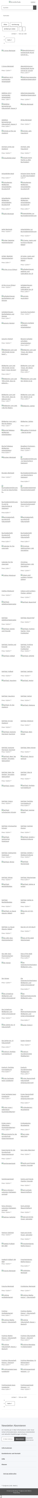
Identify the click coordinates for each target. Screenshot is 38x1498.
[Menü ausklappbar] (4, 2)
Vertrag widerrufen (9, 1474)
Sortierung (15, 24)
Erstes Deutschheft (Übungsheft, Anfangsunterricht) (27, 1096)
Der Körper (5, 978)
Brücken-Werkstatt (8, 473)
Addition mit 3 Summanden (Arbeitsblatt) (6, 95)
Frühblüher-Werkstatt (28, 1286)
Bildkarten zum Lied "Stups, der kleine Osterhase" (27, 368)
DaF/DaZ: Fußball (7, 671)
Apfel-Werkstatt (7, 229)
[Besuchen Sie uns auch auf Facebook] (3, 1477)
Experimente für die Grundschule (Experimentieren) (8, 1152)
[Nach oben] (1, 1496)
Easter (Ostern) (26, 1041)
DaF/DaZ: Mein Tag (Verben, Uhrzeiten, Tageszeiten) (8, 774)
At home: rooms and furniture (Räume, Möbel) (27, 258)
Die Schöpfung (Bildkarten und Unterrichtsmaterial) (8, 1011)
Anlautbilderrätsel (8, 174)
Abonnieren (20, 1439)
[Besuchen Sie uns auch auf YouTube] (3, 1479)
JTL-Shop (22, 1493)
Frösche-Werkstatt (8, 1286)
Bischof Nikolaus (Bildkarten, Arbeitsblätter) (7, 448)
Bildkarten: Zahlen (27, 421)
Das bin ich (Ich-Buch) (28, 927)
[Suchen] (34, 7)
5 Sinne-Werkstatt (8, 66)
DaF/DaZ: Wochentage (28, 877)
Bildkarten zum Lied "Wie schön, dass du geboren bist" (8, 397)
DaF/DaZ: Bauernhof (27, 618)
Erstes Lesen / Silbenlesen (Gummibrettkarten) (8, 1125)
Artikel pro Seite (9, 29)
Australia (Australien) (28, 312)
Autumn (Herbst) (7, 339)
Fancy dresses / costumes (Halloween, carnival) (9, 1208)
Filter (5, 24)
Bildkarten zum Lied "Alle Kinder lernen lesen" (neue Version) (9, 368)
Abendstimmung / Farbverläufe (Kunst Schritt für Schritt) (27, 68)
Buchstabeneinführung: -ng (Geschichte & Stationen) (29, 475)
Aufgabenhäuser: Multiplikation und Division (8, 314)
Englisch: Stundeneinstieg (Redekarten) (26, 1069)
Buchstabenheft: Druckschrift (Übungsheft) (7, 535)
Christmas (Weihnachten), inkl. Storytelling (27, 564)
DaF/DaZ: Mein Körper (28, 748)
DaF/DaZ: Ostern (7, 801)
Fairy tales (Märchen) (28, 1150)
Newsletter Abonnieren (30, 1439)
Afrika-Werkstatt (26, 120)
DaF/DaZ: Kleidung (27, 721)
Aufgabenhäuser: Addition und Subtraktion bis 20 (27, 287)
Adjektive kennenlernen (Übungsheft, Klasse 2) (9, 122)
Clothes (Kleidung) (8, 591)
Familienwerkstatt (8, 1179)
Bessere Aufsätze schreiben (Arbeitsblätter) (26, 341)
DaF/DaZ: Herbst (26, 696)
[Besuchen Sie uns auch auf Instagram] (3, 1482)
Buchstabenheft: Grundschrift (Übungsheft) (26, 535)
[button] (28, 2)
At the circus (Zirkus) (9, 285)
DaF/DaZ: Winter (7, 877)
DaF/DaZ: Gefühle (27, 671)
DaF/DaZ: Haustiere (8, 696)
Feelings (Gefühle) (8, 1233)
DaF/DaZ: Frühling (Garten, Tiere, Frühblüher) (27, 647)
